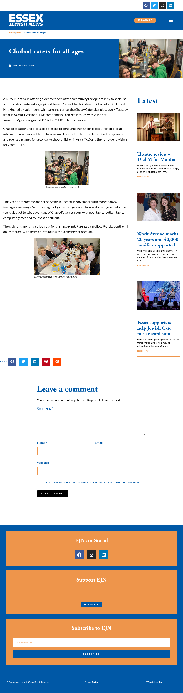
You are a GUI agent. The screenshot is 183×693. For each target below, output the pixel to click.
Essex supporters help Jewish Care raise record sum (154, 328)
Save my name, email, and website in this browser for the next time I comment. (93, 482)
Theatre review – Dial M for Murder (156, 157)
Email (100, 443)
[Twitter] (154, 5)
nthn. (159, 682)
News (18, 32)
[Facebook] (146, 5)
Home (12, 32)
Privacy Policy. (91, 682)
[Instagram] (162, 5)
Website (43, 463)
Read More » (143, 176)
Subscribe (91, 654)
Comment (45, 408)
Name (42, 443)
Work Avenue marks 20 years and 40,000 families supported (158, 239)
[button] (170, 20)
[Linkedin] (170, 5)
